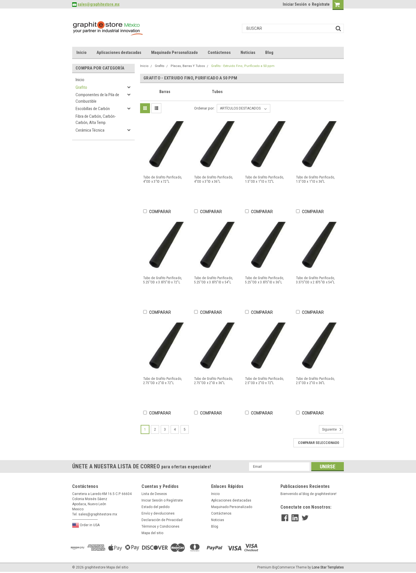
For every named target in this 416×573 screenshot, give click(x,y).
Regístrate (321, 4)
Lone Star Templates (328, 567)
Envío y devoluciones (158, 513)
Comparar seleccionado (318, 443)
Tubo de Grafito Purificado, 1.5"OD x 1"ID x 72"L (264, 179)
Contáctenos (219, 52)
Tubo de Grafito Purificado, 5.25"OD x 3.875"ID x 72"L (162, 280)
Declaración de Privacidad (162, 520)
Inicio (81, 52)
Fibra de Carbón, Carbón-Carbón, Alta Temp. (96, 119)
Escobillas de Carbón (93, 108)
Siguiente (330, 429)
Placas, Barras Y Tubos (188, 66)
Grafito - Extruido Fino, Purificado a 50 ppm (243, 66)
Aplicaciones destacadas (119, 52)
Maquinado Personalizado (174, 52)
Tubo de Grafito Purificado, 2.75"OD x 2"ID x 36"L (213, 381)
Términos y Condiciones (160, 526)
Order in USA (89, 525)
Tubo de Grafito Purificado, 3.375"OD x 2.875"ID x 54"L (315, 280)
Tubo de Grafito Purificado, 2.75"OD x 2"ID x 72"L (162, 381)
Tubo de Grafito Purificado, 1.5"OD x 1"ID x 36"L (315, 179)
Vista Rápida (165, 167)
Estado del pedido (155, 507)
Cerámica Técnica (90, 130)
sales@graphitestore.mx (98, 4)
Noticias (248, 52)
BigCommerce (283, 567)
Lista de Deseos (154, 494)
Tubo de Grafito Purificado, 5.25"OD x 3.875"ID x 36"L (264, 280)
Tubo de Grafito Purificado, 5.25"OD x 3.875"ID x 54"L (213, 280)
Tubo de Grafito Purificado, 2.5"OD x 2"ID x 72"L (264, 381)
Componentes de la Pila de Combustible (97, 98)
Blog (269, 52)
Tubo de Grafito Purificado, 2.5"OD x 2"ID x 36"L (315, 381)
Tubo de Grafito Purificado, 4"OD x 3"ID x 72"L (162, 179)
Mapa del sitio (152, 533)
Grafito (81, 87)
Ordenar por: (204, 108)
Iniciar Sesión (295, 4)
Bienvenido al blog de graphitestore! (308, 494)
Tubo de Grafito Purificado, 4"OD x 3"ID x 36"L (213, 179)
